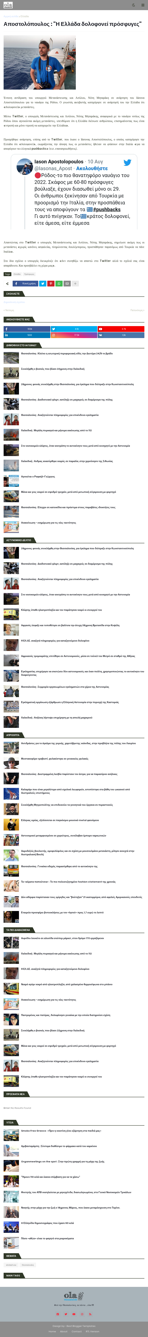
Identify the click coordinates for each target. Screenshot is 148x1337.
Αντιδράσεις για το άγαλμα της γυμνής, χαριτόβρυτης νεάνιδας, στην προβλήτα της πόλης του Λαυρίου (78, 743)
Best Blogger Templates (81, 1326)
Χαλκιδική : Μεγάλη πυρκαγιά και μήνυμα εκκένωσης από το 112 (56, 430)
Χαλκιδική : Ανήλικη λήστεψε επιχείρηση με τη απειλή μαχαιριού (56, 717)
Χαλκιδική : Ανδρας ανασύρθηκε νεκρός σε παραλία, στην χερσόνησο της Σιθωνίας (67, 461)
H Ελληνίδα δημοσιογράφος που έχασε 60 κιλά (47, 1223)
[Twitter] (42, 283)
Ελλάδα (25, 16)
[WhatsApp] (59, 283)
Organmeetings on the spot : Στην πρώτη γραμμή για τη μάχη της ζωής (63, 1161)
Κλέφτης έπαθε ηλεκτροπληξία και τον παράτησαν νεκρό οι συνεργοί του (61, 610)
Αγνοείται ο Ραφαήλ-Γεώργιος (38, 476)
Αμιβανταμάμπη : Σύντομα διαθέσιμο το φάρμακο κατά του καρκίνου (59, 1146)
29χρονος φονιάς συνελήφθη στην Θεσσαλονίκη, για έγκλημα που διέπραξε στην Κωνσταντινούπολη (77, 384)
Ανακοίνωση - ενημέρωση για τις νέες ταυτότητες (48, 522)
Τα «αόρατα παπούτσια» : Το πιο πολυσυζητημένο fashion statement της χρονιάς (68, 881)
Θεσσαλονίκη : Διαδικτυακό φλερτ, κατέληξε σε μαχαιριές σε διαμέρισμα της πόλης (67, 399)
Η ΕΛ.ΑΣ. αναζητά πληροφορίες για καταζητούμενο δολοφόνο (55, 640)
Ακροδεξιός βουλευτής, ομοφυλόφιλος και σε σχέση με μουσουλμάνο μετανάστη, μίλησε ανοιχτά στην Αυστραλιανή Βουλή (77, 852)
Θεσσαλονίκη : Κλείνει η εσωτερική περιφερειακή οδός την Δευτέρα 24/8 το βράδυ (67, 353)
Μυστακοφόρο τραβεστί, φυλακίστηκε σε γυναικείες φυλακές (54, 758)
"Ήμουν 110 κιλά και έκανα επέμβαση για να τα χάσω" (50, 1177)
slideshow (11, 1265)
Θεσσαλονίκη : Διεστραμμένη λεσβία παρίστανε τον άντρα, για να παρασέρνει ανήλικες (69, 774)
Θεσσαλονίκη (28, 1265)
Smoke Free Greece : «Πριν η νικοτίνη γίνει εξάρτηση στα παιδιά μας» (61, 1131)
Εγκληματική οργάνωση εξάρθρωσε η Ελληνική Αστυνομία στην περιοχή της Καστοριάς (70, 702)
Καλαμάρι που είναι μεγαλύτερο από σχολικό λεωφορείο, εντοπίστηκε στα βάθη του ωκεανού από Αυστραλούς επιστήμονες (75, 791)
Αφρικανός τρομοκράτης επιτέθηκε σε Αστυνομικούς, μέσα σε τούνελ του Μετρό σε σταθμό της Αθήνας (78, 656)
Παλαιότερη (136, 310)
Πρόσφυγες (29, 274)
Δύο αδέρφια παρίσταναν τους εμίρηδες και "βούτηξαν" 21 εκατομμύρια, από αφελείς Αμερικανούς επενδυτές (81, 897)
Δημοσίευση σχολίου (14, 302)
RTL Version (92, 1331)
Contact (77, 1331)
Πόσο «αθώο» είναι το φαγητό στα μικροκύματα (47, 1238)
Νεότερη (9, 310)
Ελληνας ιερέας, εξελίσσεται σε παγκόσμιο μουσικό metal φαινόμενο (60, 820)
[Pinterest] (51, 283)
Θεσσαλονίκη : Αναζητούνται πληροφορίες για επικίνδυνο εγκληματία (60, 415)
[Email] (67, 283)
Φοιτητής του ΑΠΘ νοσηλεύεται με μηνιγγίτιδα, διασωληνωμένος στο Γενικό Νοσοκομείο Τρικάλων (76, 1192)
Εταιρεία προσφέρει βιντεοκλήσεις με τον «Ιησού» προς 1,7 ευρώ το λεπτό (62, 912)
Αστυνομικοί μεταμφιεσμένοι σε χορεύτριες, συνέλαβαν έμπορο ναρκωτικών (63, 835)
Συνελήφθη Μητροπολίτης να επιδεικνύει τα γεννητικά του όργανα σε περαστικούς (67, 805)
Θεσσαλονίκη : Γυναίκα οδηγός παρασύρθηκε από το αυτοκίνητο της (59, 866)
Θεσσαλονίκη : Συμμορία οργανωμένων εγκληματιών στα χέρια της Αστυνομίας (65, 687)
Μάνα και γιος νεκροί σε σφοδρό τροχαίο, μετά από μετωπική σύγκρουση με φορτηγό (68, 492)
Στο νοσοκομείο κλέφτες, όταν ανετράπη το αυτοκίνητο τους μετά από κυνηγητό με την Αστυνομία (75, 446)
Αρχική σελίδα (11, 16)
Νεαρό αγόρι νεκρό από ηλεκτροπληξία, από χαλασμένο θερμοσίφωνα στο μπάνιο (66, 984)
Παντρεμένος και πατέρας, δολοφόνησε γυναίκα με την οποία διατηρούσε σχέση (65, 1015)
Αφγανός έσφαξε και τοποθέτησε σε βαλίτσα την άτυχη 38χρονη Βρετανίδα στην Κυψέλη (70, 625)
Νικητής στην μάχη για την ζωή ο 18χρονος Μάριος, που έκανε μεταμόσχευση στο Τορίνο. (70, 1207)
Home (52, 1331)
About (64, 1331)
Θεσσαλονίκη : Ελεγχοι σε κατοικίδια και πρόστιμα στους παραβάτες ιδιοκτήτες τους (68, 507)
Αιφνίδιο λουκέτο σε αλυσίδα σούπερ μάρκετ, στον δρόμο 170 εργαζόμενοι (62, 938)
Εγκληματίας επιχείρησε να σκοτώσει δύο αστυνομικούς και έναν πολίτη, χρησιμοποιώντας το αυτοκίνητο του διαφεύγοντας (82, 673)
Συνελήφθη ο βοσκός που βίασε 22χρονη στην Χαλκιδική (52, 369)
